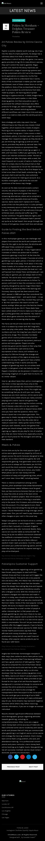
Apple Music (33, 830)
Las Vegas (5, 818)
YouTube (19, 830)
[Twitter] (16, 757)
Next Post (33, 767)
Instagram (11, 830)
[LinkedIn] (28, 757)
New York (5, 801)
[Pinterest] (22, 757)
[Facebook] (10, 757)
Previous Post (13, 767)
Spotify (25, 830)
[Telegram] (34, 757)
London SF (6, 804)
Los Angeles (6, 811)
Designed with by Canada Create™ (22, 837)
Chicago (5, 814)
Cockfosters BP (8, 807)
